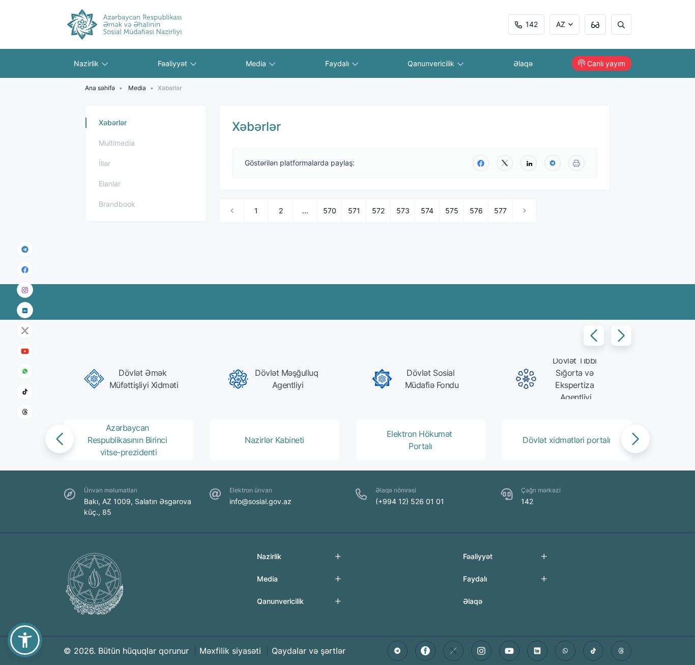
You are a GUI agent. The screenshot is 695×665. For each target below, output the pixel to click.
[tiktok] (25, 391)
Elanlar (110, 183)
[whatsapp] (25, 371)
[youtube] (25, 351)
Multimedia (117, 142)
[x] (24, 331)
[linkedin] (24, 310)
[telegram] (24, 249)
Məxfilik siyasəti (230, 651)
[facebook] (24, 269)
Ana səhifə (100, 88)
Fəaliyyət (173, 63)
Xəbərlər (113, 122)
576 (476, 210)
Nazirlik (87, 63)
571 (354, 210)
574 (427, 210)
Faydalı (338, 63)
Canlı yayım (606, 63)
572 (378, 210)
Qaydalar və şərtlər (308, 651)
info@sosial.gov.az (260, 501)
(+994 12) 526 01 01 (409, 501)
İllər (104, 163)
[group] (131, 378)
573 (403, 210)
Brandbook (117, 204)
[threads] (25, 412)
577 (500, 210)
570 (329, 210)
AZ (560, 24)
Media (257, 63)
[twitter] (505, 163)
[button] (594, 335)
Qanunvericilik (432, 63)
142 (532, 24)
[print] (576, 163)
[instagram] (24, 290)
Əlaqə (523, 63)
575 (451, 210)
